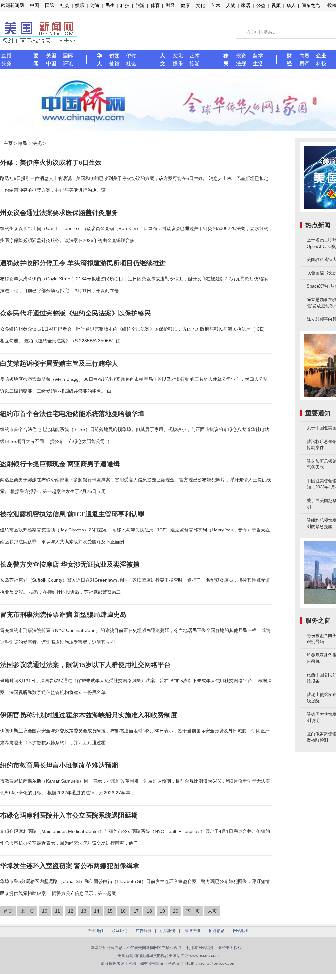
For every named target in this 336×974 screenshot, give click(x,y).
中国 (34, 5)
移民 (226, 59)
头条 (6, 63)
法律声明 (192, 930)
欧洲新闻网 (12, 5)
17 (136, 911)
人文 (162, 59)
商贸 (304, 55)
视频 (276, 5)
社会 (64, 5)
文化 (200, 5)
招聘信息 (216, 930)
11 (57, 911)
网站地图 (241, 930)
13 (83, 911)
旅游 (140, 5)
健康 (185, 5)
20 (175, 911)
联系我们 (119, 930)
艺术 (215, 5)
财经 (170, 5)
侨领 (131, 55)
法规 (241, 63)
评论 (68, 63)
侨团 (114, 55)
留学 (258, 55)
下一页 (193, 911)
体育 (155, 5)
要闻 (36, 59)
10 (44, 911)
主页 (8, 143)
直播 (6, 55)
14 (96, 911)
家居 (245, 5)
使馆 (114, 63)
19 (162, 911)
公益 (260, 5)
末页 (212, 911)
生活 (258, 63)
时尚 (94, 5)
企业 (321, 55)
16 (123, 911)
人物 (230, 5)
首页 (7, 911)
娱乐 (79, 5)
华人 (291, 5)
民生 (110, 5)
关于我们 (95, 930)
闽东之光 (311, 5)
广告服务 (144, 930)
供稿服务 (168, 930)
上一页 (27, 911)
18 (149, 911)
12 (70, 911)
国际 (49, 5)
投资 (241, 55)
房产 (304, 63)
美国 (51, 55)
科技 (125, 5)
